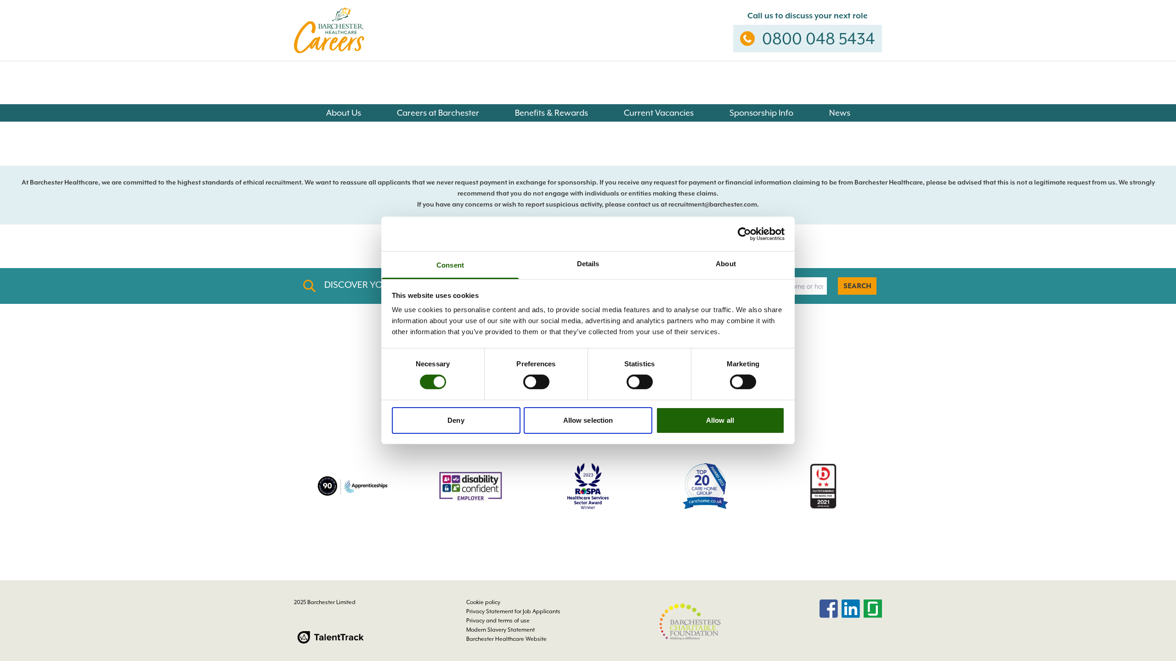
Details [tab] (588, 264)
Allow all (720, 420)
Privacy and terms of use (498, 620)
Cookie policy (483, 602)
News (839, 113)
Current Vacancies (659, 113)
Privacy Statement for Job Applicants (513, 611)
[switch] (536, 382)
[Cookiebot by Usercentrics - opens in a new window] (744, 234)
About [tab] (726, 264)
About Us (343, 113)
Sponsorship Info (761, 113)
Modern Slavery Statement (500, 630)
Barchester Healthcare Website (506, 639)
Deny (455, 420)
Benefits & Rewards (551, 113)
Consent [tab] (450, 265)
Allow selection (588, 420)
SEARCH (857, 286)
